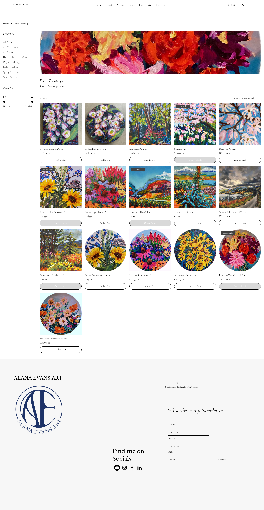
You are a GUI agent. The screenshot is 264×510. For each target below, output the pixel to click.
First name (173, 424)
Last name (172, 438)
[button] (250, 5)
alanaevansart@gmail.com (176, 382)
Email (170, 452)
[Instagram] (125, 468)
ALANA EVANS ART (38, 378)
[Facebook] (132, 468)
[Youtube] (117, 468)
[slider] (4, 102)
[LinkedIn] (140, 468)
